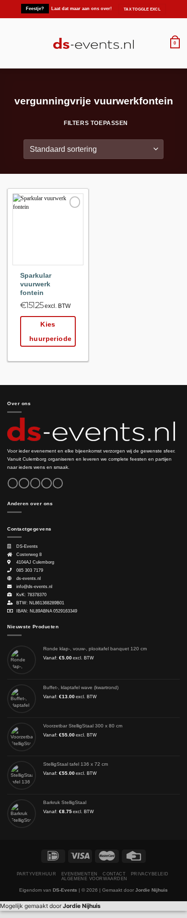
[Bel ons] (58, 483)
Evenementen (79, 874)
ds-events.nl (28, 578)
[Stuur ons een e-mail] (46, 483)
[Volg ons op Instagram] (24, 483)
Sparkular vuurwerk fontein (35, 284)
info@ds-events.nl (34, 586)
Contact (114, 874)
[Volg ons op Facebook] (13, 483)
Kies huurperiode (50, 331)
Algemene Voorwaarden (94, 878)
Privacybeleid (150, 874)
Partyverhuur (36, 874)
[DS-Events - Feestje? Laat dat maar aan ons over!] (93, 43)
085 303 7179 (29, 570)
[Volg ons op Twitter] (35, 483)
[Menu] (11, 43)
